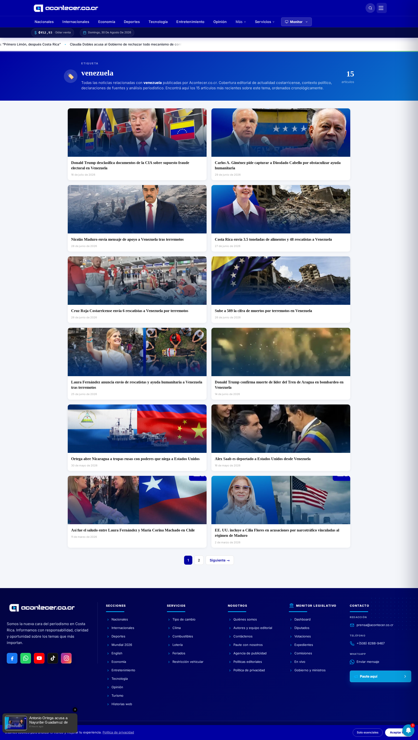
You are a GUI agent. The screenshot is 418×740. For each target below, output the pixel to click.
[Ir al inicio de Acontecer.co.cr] (42, 607)
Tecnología (158, 22)
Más (239, 22)
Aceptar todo (399, 732)
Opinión (220, 22)
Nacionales (44, 22)
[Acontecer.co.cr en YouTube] (39, 658)
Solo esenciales (368, 732)
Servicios (263, 22)
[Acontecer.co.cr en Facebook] (12, 658)
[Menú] (382, 8)
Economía (106, 22)
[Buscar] (370, 8)
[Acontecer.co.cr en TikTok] (52, 658)
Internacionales (75, 22)
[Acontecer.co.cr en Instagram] (66, 658)
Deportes (132, 22)
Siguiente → (220, 560)
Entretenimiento (190, 22)
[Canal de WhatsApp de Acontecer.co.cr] (25, 658)
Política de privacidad (118, 732)
